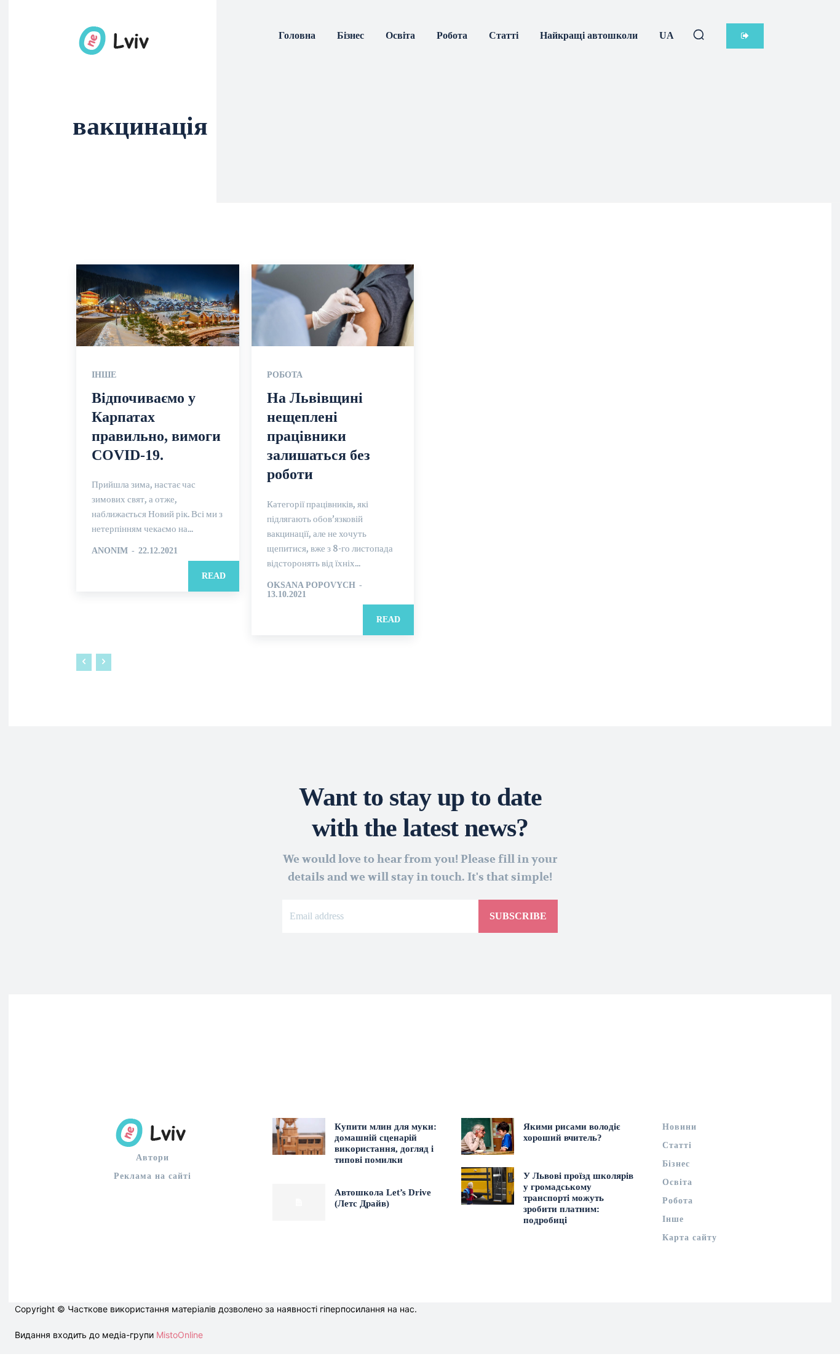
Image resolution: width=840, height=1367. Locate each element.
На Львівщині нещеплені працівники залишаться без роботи (318, 436)
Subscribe (518, 916)
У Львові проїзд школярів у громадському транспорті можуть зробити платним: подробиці (578, 1198)
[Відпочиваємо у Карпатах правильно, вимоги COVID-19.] (157, 305)
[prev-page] (84, 662)
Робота (285, 375)
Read (214, 575)
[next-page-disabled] (103, 662)
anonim (110, 550)
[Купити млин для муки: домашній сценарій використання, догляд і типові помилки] (298, 1136)
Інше (104, 375)
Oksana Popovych (311, 585)
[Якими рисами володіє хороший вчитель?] (487, 1136)
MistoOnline (179, 1334)
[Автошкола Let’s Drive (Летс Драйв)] (298, 1202)
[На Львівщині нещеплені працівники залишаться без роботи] (333, 305)
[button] (698, 34)
